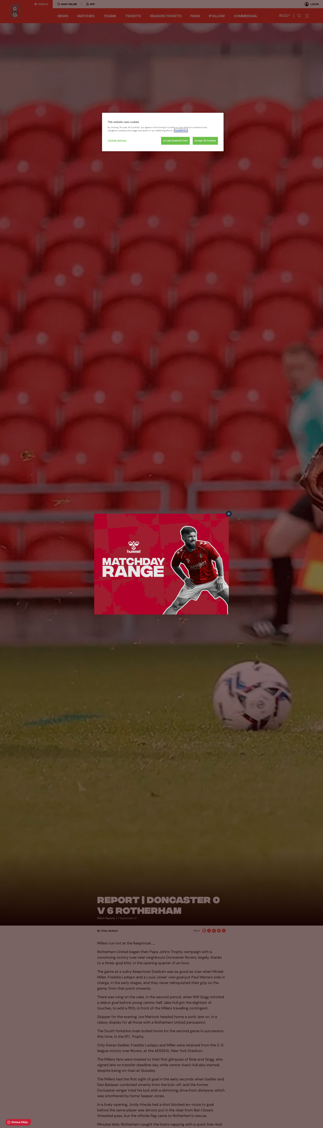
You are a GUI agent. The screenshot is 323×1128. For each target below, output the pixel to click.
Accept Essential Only (175, 140)
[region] (163, 132)
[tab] (228, 513)
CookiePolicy (180, 130)
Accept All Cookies (205, 140)
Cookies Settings (117, 140)
